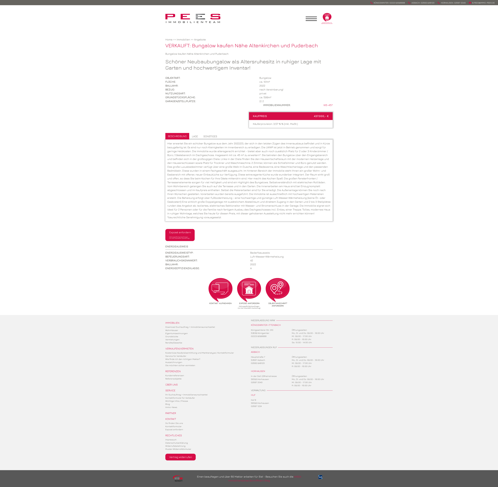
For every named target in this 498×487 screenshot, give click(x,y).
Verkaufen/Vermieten (179, 348)
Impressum (171, 439)
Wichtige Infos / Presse (176, 401)
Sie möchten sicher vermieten (180, 365)
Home (168, 39)
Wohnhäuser (171, 330)
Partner (170, 413)
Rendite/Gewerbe (173, 342)
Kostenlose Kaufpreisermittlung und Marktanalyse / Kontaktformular (199, 353)
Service (170, 390)
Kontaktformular (173, 426)
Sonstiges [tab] (210, 136)
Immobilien (183, 39)
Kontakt (170, 418)
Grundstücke (171, 336)
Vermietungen (172, 339)
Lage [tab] (195, 136)
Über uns (171, 384)
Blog (167, 404)
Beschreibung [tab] (177, 136)
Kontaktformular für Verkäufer (180, 398)
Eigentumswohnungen (176, 333)
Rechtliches (173, 435)
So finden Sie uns (174, 423)
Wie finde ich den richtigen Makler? (182, 359)
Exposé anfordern (180, 235)
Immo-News (171, 407)
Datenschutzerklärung (176, 443)
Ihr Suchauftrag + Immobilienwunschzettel (186, 394)
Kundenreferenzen (174, 375)
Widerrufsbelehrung (175, 446)
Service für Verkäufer (175, 356)
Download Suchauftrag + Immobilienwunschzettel (190, 327)
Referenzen (173, 371)
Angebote (200, 39)
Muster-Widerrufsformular (178, 449)
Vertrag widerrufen (180, 457)
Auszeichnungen (173, 362)
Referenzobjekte (173, 378)
